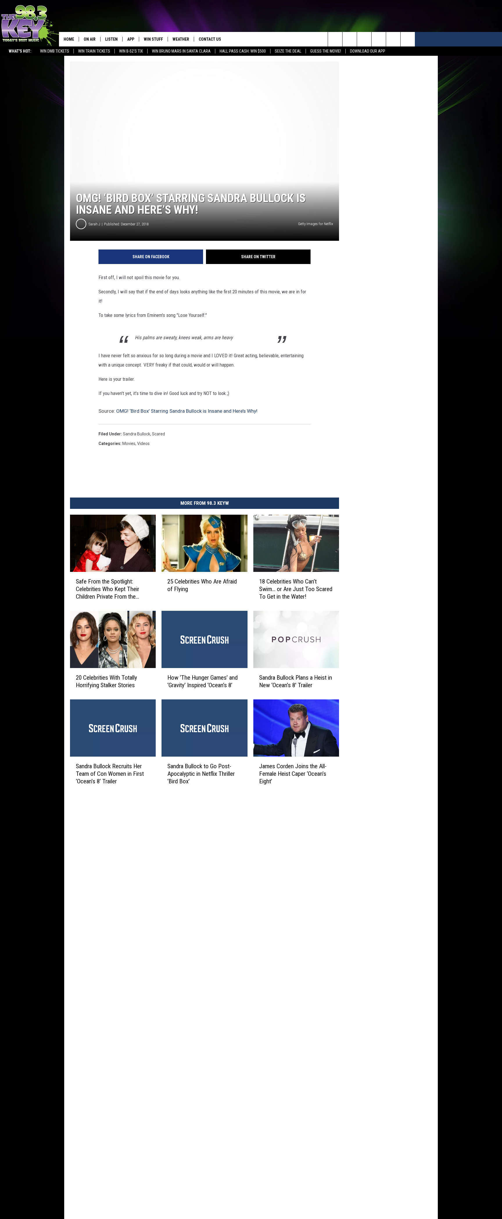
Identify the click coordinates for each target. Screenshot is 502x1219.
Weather (181, 39)
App (130, 39)
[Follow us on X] (393, 39)
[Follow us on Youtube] (408, 39)
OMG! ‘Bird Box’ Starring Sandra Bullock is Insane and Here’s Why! (186, 411)
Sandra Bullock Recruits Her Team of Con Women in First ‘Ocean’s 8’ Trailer (110, 774)
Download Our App (367, 51)
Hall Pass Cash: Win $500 (243, 51)
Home (69, 39)
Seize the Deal (288, 51)
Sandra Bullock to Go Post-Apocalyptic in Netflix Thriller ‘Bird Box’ (201, 774)
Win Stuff (153, 39)
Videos (143, 443)
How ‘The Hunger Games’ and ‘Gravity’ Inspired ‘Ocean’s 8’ (202, 681)
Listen (111, 39)
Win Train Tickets (94, 51)
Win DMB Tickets (54, 51)
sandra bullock (136, 434)
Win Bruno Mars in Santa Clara (181, 51)
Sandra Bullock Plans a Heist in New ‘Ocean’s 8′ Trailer (295, 681)
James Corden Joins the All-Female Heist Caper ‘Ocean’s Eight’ (293, 774)
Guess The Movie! (325, 51)
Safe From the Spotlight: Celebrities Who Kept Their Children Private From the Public (107, 589)
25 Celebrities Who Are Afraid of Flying (202, 585)
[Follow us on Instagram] (379, 39)
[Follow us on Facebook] (364, 39)
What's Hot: (20, 51)
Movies (128, 443)
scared (158, 434)
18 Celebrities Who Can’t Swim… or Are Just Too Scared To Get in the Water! (295, 589)
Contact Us (210, 39)
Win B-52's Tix (131, 51)
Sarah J (94, 224)
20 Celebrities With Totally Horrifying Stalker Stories (106, 681)
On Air (90, 39)
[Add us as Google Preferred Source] (350, 39)
